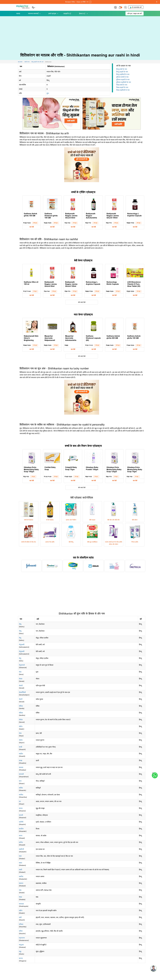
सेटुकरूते (22, 665)
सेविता (21, 706)
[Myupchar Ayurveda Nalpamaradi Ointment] (52, 326)
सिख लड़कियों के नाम (123, 90)
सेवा (20, 671)
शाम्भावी (21, 774)
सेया (20, 733)
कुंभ (48, 93)
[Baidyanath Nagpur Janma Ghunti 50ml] (73, 203)
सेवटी (20, 699)
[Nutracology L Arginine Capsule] (135, 203)
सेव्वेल (21, 719)
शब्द (20, 890)
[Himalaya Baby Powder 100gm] (93, 457)
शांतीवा (21, 794)
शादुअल (21, 944)
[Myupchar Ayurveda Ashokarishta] (73, 326)
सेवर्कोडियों (22, 692)
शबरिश (21, 876)
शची (20, 917)
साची (20, 747)
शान (20, 781)
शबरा (20, 862)
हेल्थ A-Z (82, 13)
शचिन (21, 931)
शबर (20, 856)
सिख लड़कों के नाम (122, 87)
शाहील (21, 753)
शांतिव (21, 787)
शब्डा (20, 897)
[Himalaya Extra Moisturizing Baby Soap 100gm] (31, 457)
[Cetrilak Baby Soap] (52, 457)
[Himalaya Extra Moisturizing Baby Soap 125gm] (114, 457)
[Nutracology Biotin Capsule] (114, 272)
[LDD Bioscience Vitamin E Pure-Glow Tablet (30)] (135, 272)
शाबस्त (21, 883)
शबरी (20, 869)
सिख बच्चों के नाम (121, 84)
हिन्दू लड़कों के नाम (122, 71)
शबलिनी (21, 849)
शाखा (20, 760)
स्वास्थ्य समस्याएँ (33, 13)
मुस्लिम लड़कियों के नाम (123, 82)
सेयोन (21, 740)
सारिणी (21, 822)
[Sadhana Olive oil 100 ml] (31, 272)
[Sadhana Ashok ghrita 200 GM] (114, 326)
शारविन (21, 828)
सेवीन (20, 726)
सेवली (21, 685)
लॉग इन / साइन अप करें (134, 13)
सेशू (20, 624)
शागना (21, 958)
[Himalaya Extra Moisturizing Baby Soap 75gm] (135, 457)
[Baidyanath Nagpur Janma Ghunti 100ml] (114, 203)
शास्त (20, 835)
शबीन (20, 910)
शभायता (21, 903)
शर (20, 801)
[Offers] (115, 7)
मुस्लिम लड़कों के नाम (122, 79)
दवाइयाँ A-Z (67, 13)
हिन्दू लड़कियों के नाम (122, 74)
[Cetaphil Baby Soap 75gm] (73, 457)
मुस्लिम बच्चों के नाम (122, 77)
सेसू (20, 631)
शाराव (21, 808)
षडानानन (22, 937)
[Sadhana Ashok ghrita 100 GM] (31, 203)
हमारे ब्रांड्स (52, 13)
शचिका (21, 924)
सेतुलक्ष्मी (21, 644)
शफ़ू (20, 951)
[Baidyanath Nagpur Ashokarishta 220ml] (93, 203)
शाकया (21, 767)
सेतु (20, 637)
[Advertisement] (80, 32)
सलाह (18, 13)
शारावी (21, 815)
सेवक (20, 678)
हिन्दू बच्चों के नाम (121, 69)
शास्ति (21, 842)
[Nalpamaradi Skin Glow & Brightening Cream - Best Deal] (32, 326)
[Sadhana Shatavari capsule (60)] (93, 326)
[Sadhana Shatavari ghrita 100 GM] (52, 203)
